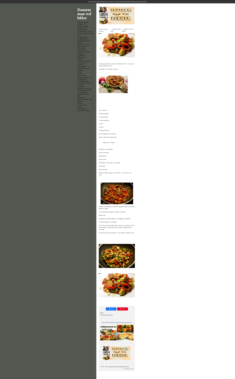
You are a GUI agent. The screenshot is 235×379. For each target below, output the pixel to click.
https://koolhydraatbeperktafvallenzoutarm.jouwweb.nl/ (117, 322)
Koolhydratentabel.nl (107, 315)
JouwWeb (131, 368)
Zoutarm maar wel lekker (84, 13)
